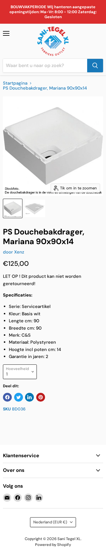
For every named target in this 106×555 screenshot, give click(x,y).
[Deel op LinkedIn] (29, 397)
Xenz (19, 252)
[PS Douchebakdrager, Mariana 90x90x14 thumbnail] (12, 208)
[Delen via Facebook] (7, 397)
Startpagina (15, 83)
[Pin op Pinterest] (40, 397)
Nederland (50, 522)
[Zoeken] (95, 65)
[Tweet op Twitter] (18, 397)
